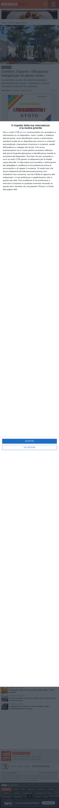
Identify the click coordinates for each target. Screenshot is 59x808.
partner (23, 132)
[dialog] (29, 404)
